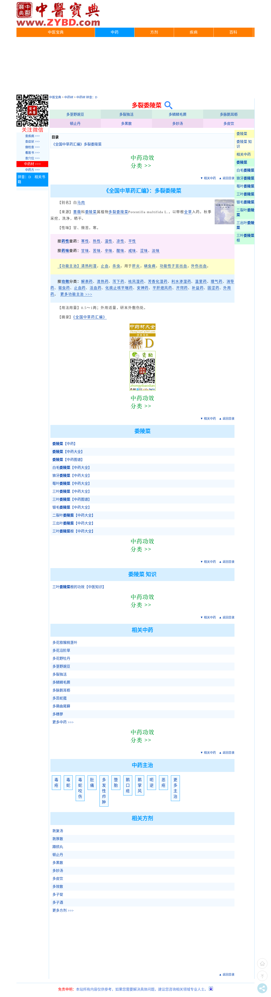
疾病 (194, 32)
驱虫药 (64, 288)
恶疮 (163, 783)
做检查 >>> (32, 147)
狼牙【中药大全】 (72, 476)
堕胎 (116, 783)
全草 (188, 212)
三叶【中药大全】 (72, 492)
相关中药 (243, 154)
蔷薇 (77, 212)
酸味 (120, 251)
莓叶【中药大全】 (72, 484)
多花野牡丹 (61, 659)
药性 (65, 241)
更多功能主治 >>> (76, 294)
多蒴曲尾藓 (61, 706)
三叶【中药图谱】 (72, 499)
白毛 (245, 170)
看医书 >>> (32, 152)
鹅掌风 (140, 785)
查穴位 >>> (32, 158)
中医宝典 (56, 32)
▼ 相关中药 (208, 178)
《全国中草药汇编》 (90, 317)
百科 (233, 32)
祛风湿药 (136, 282)
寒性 (85, 241)
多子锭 (57, 895)
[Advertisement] (135, 67)
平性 (132, 241)
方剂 (154, 32)
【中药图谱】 (68, 460)
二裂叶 (245, 212)
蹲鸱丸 (57, 847)
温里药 (201, 282)
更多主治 (175, 788)
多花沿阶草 (61, 651)
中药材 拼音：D (86, 97)
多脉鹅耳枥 (229, 115)
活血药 (95, 288)
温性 (109, 241)
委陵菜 (241, 134)
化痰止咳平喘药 (119, 288)
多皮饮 (228, 124)
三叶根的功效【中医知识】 (79, 587)
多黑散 (126, 124)
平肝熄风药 (162, 288)
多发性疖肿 (104, 791)
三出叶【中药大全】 (73, 523)
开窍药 (182, 288)
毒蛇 (68, 783)
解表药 (87, 282)
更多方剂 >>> (63, 910)
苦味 (97, 251)
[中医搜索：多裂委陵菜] (166, 105)
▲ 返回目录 (226, 178)
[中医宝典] (58, 24)
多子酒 (57, 903)
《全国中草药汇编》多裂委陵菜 (77, 144)
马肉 (81, 203)
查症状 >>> (32, 141)
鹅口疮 (128, 785)
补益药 (198, 288)
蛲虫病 (150, 266)
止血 (105, 266)
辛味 (109, 251)
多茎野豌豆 (75, 115)
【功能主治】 (69, 266)
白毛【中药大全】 (72, 468)
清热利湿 (89, 266)
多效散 (57, 887)
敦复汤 (57, 831)
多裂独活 (126, 115)
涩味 (144, 251)
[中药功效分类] (143, 171)
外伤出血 (199, 266)
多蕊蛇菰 (59, 698)
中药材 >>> (32, 164)
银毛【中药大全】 (72, 507)
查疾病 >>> (32, 136)
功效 (65, 282)
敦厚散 (57, 839)
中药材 (68, 97)
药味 (65, 251)
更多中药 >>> (63, 722)
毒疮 (56, 783)
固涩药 (213, 288)
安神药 (143, 288)
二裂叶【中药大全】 (73, 515)
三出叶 (245, 225)
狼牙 (245, 178)
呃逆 (152, 783)
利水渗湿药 (181, 282)
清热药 (103, 282)
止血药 (80, 288)
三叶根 (245, 238)
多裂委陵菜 (118, 212)
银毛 (245, 202)
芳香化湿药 (158, 282)
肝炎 (136, 266)
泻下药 (118, 282)
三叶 (245, 194)
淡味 (156, 251)
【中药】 (64, 444)
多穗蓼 (57, 714)
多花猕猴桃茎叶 (64, 643)
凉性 (120, 241)
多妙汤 (177, 124)
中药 (115, 32)
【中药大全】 (68, 452)
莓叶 (245, 186)
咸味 (132, 251)
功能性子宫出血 (173, 266)
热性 (97, 241)
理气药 (216, 282)
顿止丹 (75, 124)
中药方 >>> (32, 169)
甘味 (85, 251)
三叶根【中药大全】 (73, 531)
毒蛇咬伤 (80, 788)
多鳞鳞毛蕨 (177, 115)
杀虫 (116, 266)
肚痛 (92, 783)
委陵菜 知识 (244, 144)
